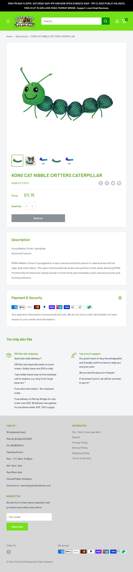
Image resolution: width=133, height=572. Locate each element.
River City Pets (20, 183)
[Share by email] (119, 182)
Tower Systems (45, 561)
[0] (124, 21)
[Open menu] (8, 21)
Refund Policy (80, 447)
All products (22, 36)
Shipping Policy (81, 452)
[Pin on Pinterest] (107, 182)
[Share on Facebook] (100, 182)
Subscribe (17, 526)
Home (9, 36)
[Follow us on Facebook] (8, 552)
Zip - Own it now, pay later (86, 431)
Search (76, 437)
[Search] (106, 21)
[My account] (117, 21)
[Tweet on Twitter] (113, 182)
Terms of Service (81, 458)
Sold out (38, 218)
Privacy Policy (80, 442)
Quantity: (17, 206)
